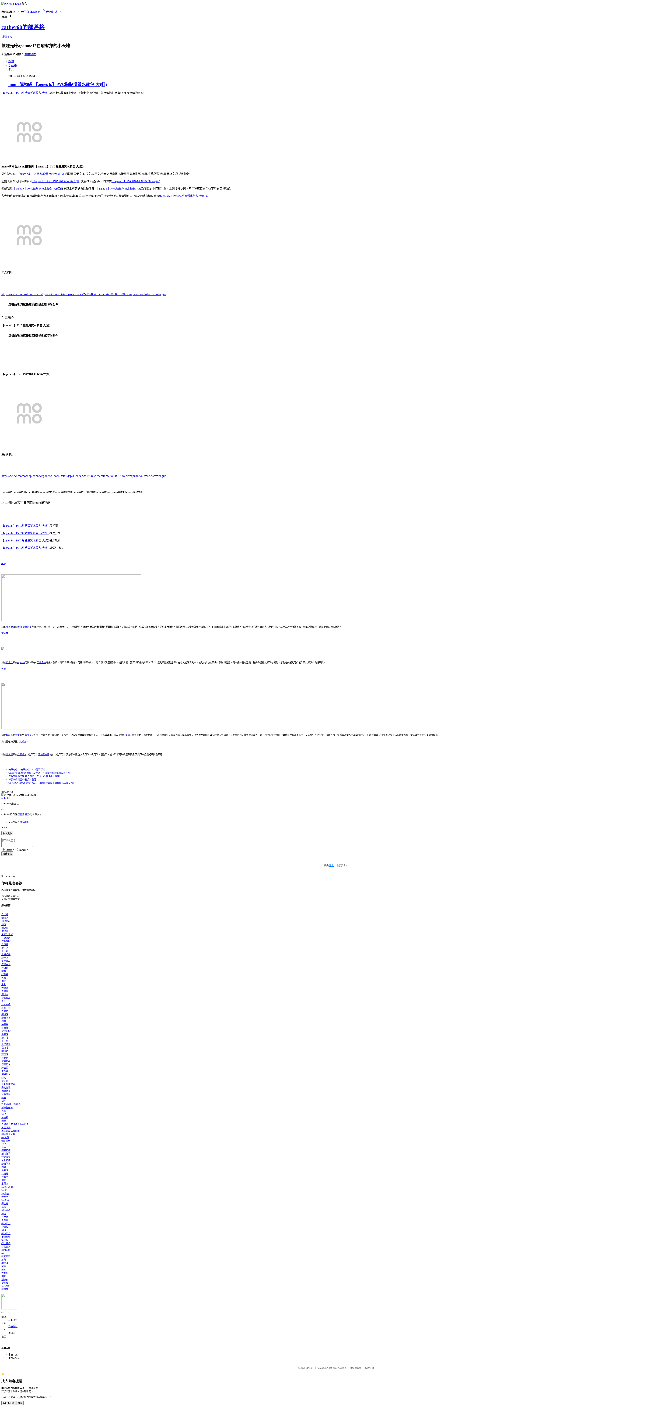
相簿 (11, 61)
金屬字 (4, 1183)
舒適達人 (21, 754)
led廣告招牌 (7, 1187)
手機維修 (5, 1237)
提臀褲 (4, 1289)
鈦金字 (4, 1197)
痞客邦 (21, 814)
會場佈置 (5, 1157)
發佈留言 (7, 853)
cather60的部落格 (23, 27)
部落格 (12, 65)
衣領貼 (4, 914)
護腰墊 (4, 1117)
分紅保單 (5, 1087)
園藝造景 (5, 1091)
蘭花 (3, 1101)
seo (3, 1253)
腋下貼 (4, 947)
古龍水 (4, 1273)
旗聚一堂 (5, 964)
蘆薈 (3, 1259)
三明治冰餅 (7, 934)
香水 (3, 1269)
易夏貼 (4, 944)
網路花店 (5, 1150)
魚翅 (3, 1001)
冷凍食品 (5, 997)
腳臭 (3, 924)
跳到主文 (7, 36)
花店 (3, 1147)
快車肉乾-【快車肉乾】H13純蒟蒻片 (26, 769)
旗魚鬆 (126, 735)
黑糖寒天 (5, 1127)
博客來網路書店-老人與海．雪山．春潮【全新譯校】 (34, 776)
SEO (3, 1143)
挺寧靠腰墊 (7, 1107)
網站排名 (5, 1141)
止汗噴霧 (5, 954)
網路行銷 (5, 1250)
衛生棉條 (5, 1243)
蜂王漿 (4, 1067)
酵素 (3, 1077)
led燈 (4, 1190)
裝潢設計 (24, 822)
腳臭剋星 (27, 626)
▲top (4, 827)
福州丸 (4, 994)
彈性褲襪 (5, 1210)
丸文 (17, 735)
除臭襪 (9, 626)
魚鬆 (3, 669)
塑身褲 (4, 1283)
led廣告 (5, 1193)
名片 (11, 69)
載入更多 (7, 833)
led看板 (5, 1200)
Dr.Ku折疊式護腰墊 (10, 1104)
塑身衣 (4, 633)
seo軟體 (5, 1137)
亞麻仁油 (5, 1064)
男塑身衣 (41, 662)
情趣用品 (5, 1223)
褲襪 (3, 1207)
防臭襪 (4, 931)
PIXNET (310, 1368)
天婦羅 (4, 987)
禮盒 (24, 741)
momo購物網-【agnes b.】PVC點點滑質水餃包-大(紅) (57, 84)
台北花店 (5, 1160)
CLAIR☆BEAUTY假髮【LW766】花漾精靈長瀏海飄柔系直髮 (39, 772)
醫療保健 (30, 54)
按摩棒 (4, 1227)
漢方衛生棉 (43, 754)
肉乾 (3, 981)
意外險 (4, 1081)
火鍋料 (4, 991)
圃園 (3, 1276)
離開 (20, 1403)
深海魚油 (5, 1074)
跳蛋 (3, 1230)
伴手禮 (4, 974)
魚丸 (3, 984)
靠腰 (3, 1111)
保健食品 (5, 1061)
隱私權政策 (355, 1368)
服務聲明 (369, 1368)
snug (3, 563)
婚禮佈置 (5, 1153)
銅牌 (3, 1180)
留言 (27, 814)
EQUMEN (6, 1285)
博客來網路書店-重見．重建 (22, 779)
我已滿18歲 (8, 1403)
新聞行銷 (5, 1256)
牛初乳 (4, 1071)
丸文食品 (29, 735)
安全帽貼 (5, 941)
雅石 (3, 1097)
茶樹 (3, 1266)
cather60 (5, 798)
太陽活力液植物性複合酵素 (15, 1124)
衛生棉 (9, 754)
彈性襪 (4, 1203)
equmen (21, 662)
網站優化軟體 (8, 1134)
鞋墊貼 (4, 957)
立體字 (4, 1177)
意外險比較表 (8, 1084)
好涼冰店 (5, 937)
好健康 (4, 1057)
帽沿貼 (4, 918)
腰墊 (3, 1114)
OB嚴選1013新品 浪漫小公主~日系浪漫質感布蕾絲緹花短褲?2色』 (41, 782)
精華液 (4, 1263)
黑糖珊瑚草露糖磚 (10, 1131)
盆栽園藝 (5, 1094)
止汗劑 (4, 951)
